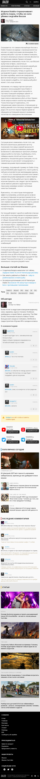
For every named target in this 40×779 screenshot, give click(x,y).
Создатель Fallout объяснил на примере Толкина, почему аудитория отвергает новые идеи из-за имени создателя (19, 646)
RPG (22, 290)
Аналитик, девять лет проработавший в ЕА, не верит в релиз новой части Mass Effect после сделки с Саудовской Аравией (18, 528)
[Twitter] (8, 769)
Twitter (11, 20)
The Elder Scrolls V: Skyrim (11, 672)
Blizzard (16, 290)
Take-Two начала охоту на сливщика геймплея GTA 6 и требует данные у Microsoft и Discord (19, 580)
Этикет (4, 728)
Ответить (35, 331)
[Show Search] (26, 2)
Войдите (9, 417)
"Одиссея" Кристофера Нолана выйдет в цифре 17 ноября (18, 542)
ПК (31, 290)
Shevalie (12, 366)
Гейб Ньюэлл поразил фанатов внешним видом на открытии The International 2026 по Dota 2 (24, 487)
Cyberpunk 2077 (6, 471)
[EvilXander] (2, 560)
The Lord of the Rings (18, 494)
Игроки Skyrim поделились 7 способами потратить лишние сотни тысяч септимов (20, 676)
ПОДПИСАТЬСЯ (13, 432)
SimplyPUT (13, 401)
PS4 (35, 290)
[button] (4, 6)
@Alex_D (8, 356)
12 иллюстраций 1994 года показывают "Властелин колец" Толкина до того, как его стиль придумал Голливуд (24, 499)
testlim (12, 352)
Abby (6, 573)
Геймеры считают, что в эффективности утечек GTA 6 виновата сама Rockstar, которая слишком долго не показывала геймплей (19, 567)
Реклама (5, 723)
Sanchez (7, 547)
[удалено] (10, 331)
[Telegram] (4, 769)
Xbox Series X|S (23, 293)
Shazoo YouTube (7, 760)
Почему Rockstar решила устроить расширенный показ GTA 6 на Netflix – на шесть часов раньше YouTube (19, 616)
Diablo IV (9, 290)
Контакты (5, 725)
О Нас (4, 718)
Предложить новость (9, 748)
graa (6, 522)
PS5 (8, 293)
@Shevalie (8, 389)
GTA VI (12, 506)
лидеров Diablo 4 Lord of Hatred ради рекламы (20, 273)
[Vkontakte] (12, 769)
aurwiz (6, 534)
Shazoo (4, 758)
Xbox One (13, 293)
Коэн (7, 20)
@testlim (8, 371)
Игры (26, 290)
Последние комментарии (15, 518)
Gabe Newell (14, 483)
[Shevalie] (7, 367)
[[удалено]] (5, 332)
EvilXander (8, 559)
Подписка (5, 746)
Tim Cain (4, 642)
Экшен (31, 293)
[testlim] (7, 353)
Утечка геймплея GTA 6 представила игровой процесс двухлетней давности (24, 509)
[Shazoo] (5, 1)
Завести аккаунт (7, 744)
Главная (4, 721)
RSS (3, 732)
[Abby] (2, 574)
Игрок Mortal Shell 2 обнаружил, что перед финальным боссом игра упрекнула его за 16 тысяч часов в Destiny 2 (19, 553)
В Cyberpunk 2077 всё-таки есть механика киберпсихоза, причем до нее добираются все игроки (19, 475)
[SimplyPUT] (7, 402)
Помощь (4, 730)
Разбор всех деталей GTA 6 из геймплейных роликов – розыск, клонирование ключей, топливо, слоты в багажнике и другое (20, 705)
